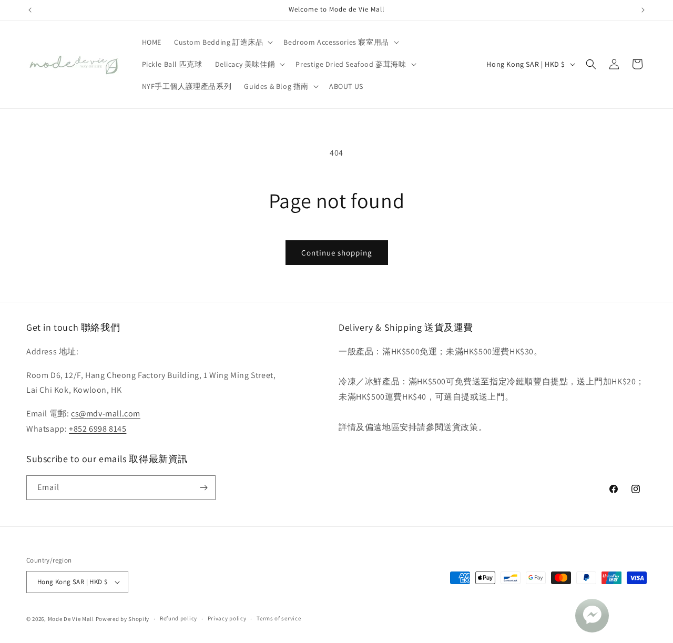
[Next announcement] (643, 10)
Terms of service (279, 618)
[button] (222, 42)
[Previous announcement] (30, 10)
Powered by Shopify (123, 618)
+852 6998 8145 (97, 428)
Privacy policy (227, 618)
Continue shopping (336, 253)
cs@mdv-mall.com (105, 413)
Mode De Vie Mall (71, 618)
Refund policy (178, 618)
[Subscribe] (203, 487)
